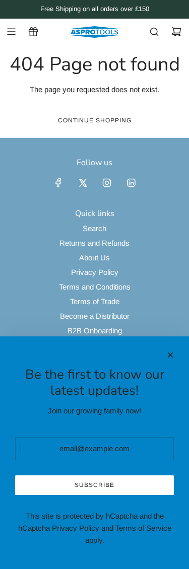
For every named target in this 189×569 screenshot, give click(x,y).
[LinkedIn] (131, 183)
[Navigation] (11, 32)
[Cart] (176, 32)
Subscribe (94, 484)
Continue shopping (95, 120)
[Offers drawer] (33, 32)
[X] (83, 183)
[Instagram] (107, 183)
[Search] (154, 32)
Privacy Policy (75, 528)
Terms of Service (143, 528)
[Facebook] (58, 183)
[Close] (170, 355)
